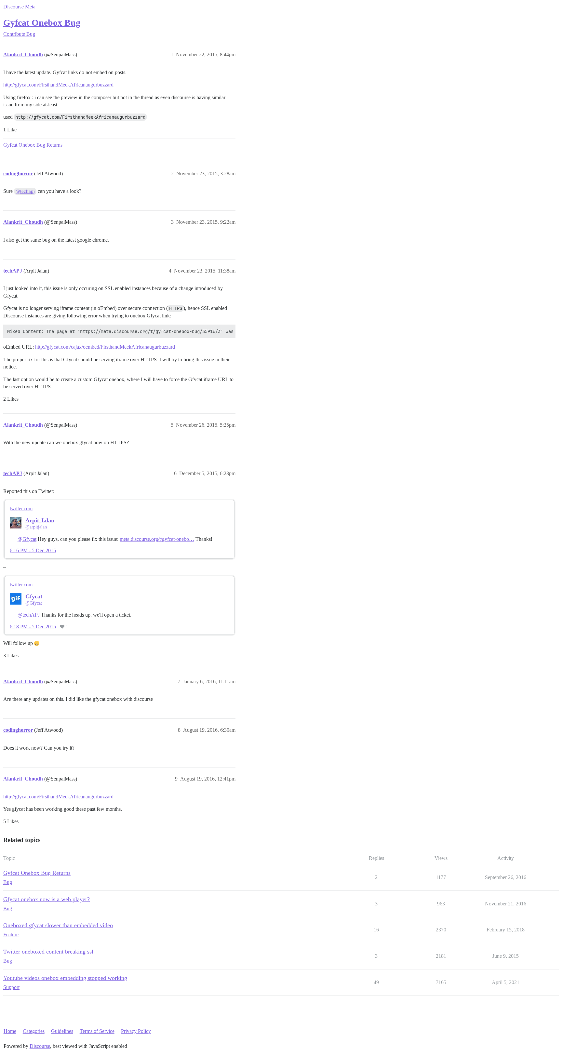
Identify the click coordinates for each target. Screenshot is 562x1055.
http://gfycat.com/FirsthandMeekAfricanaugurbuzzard (58, 84)
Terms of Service (97, 1031)
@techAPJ (29, 615)
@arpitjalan (36, 527)
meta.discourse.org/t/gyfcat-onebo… (157, 539)
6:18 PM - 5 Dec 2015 (33, 626)
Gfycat (33, 596)
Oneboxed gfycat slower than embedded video (58, 925)
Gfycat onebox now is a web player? (46, 899)
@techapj (25, 191)
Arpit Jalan (39, 520)
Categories (34, 1031)
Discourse (40, 1046)
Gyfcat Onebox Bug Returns (32, 145)
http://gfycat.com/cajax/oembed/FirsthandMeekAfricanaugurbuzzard (105, 347)
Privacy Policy (136, 1031)
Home (10, 1031)
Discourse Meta (19, 6)
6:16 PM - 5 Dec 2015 (33, 550)
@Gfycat (27, 539)
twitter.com (21, 508)
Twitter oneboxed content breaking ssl (48, 951)
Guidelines (62, 1031)
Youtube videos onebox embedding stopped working (65, 978)
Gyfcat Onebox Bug (41, 23)
